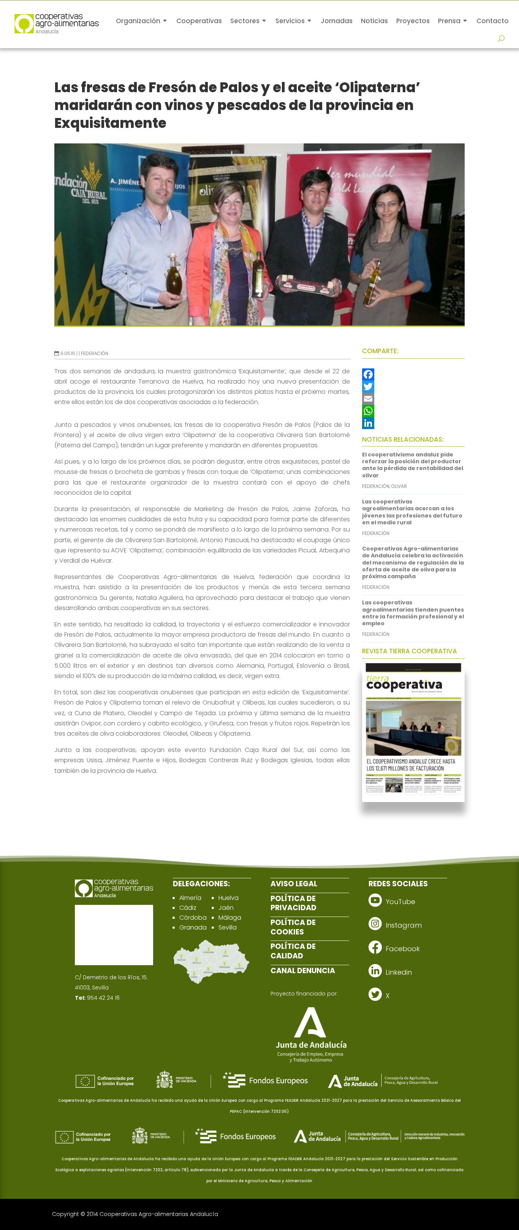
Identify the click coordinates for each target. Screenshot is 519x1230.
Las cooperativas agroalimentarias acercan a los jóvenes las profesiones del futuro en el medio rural (412, 512)
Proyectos (413, 20)
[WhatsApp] (413, 411)
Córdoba (193, 917)
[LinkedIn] (413, 423)
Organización (138, 20)
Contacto (492, 20)
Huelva (228, 897)
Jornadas (337, 20)
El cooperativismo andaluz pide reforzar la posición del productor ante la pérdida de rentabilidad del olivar (412, 465)
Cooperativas (199, 20)
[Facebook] (413, 374)
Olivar (399, 486)
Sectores (245, 20)
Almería (190, 897)
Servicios (290, 20)
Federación (94, 353)
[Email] (413, 399)
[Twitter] (413, 387)
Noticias (374, 20)
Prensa (449, 20)
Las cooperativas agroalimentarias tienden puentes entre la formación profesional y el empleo (413, 613)
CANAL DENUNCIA (303, 971)
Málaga (229, 917)
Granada (193, 927)
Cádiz (187, 907)
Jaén (226, 907)
